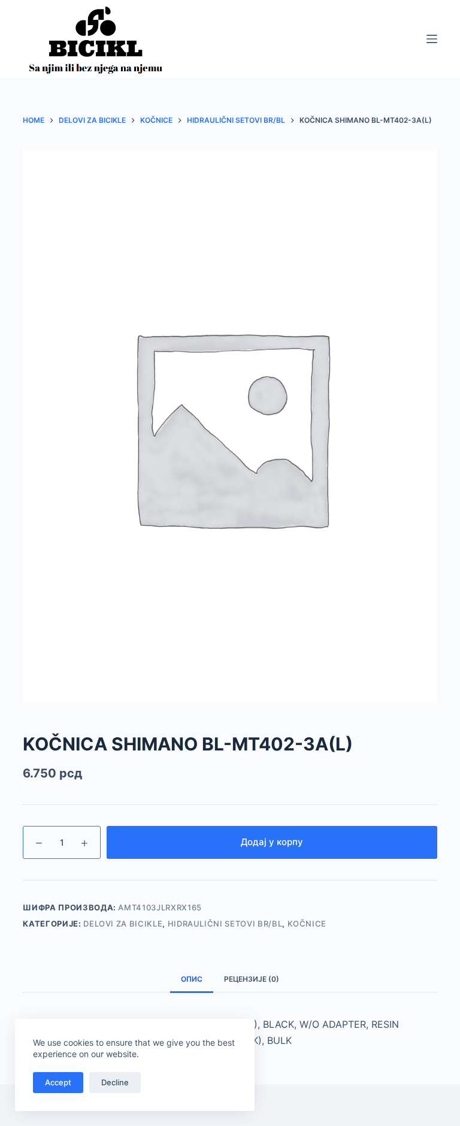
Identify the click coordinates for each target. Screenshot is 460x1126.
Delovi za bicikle (122, 923)
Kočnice (307, 923)
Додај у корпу (272, 841)
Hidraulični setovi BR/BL (225, 923)
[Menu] (431, 39)
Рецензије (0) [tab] (251, 978)
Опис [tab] (191, 978)
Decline (115, 1082)
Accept (58, 1082)
